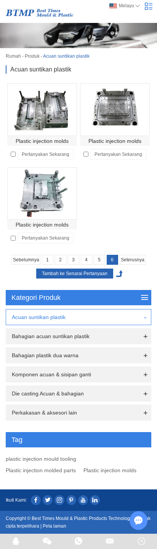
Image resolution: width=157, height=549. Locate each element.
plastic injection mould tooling (41, 459)
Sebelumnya (26, 259)
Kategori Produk (36, 297)
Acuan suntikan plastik (39, 317)
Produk (32, 56)
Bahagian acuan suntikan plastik (51, 336)
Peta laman (54, 526)
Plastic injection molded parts (41, 470)
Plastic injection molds (42, 141)
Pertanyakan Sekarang (45, 154)
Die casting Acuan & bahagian (48, 393)
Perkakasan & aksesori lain (44, 413)
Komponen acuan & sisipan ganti (51, 374)
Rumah (13, 56)
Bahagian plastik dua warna (45, 355)
